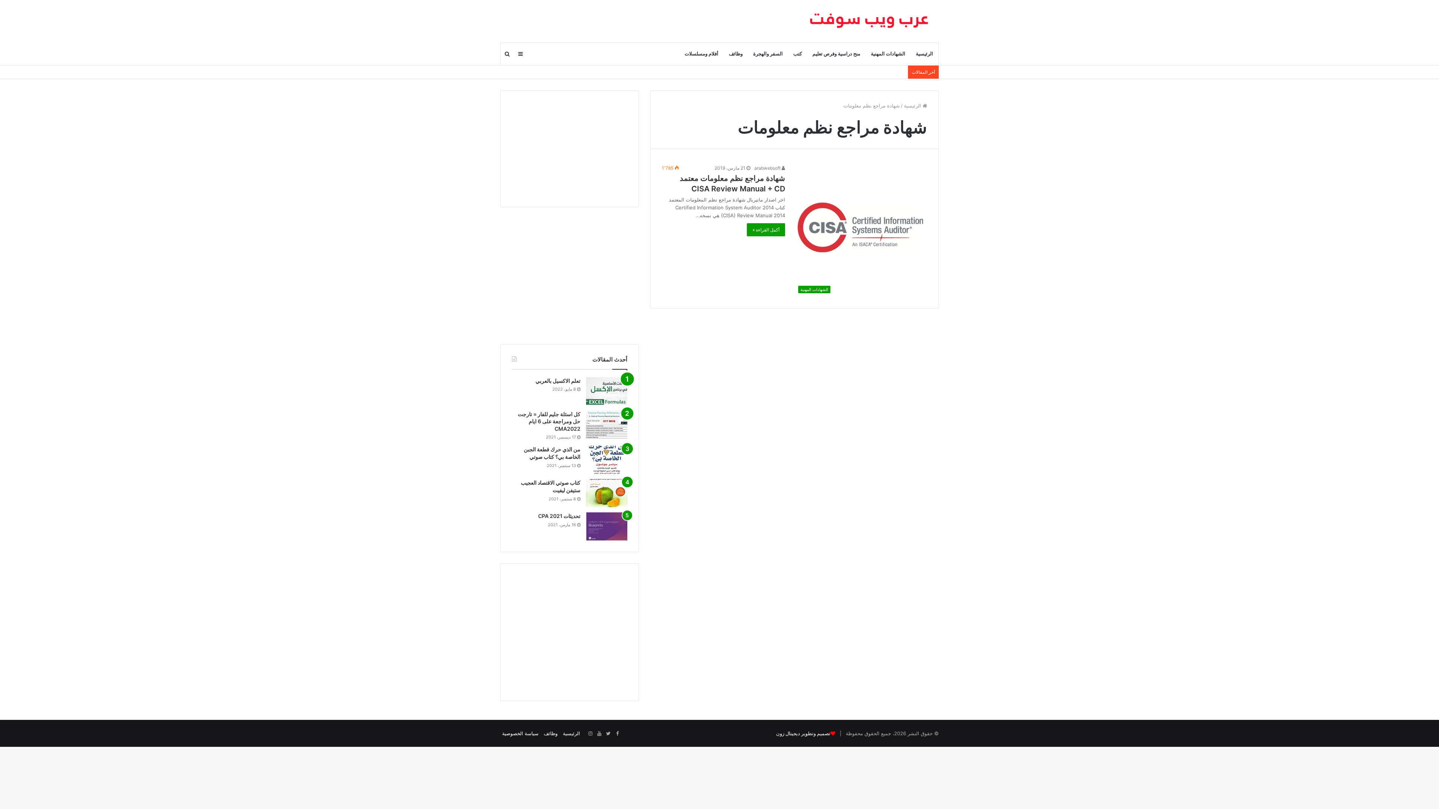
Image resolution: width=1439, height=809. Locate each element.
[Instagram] (590, 733)
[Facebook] (617, 733)
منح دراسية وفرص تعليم (836, 54)
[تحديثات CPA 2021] (606, 526)
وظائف (736, 54)
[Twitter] (608, 733)
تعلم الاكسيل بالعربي (558, 381)
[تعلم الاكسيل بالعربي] (606, 391)
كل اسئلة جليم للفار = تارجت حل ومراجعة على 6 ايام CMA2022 (549, 421)
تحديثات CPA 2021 (559, 516)
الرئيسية (924, 54)
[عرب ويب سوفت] (869, 20)
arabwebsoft (768, 168)
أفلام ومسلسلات (701, 54)
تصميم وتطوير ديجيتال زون (803, 733)
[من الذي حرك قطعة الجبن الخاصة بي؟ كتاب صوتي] (606, 460)
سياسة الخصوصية (520, 733)
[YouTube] (599, 733)
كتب (797, 54)
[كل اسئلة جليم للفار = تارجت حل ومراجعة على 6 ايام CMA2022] (606, 424)
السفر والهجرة (768, 54)
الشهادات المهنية (888, 54)
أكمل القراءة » (765, 230)
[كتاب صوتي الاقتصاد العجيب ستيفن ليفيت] (606, 493)
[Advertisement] (569, 149)
